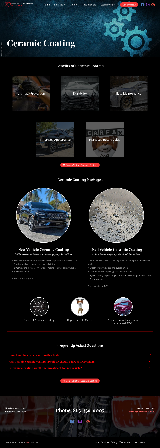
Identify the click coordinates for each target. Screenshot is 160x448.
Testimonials (89, 4)
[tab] (80, 355)
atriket (27, 442)
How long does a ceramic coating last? (34, 355)
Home (46, 4)
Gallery (74, 4)
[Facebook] (142, 4)
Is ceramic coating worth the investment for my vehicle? (45, 368)
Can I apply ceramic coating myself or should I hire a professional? (53, 361)
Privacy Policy (35, 442)
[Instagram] (148, 4)
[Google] (153, 4)
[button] (80, 165)
